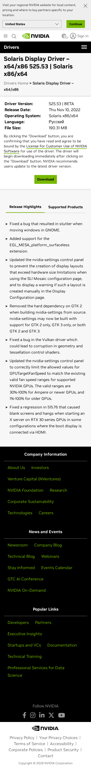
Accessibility (62, 743)
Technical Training (25, 656)
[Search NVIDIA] (14, 34)
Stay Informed (21, 567)
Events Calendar (56, 567)
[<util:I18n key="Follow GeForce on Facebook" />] (24, 715)
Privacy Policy (22, 737)
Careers (46, 512)
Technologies (20, 512)
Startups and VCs (24, 645)
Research (58, 490)
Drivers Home (16, 83)
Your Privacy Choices (58, 737)
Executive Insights (25, 633)
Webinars (50, 556)
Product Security (63, 749)
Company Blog (48, 544)
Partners (43, 622)
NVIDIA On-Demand (27, 590)
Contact (45, 755)
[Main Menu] (6, 36)
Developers (18, 622)
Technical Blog (21, 556)
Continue (75, 24)
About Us (16, 467)
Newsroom (18, 544)
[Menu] (84, 47)
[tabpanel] (45, 328)
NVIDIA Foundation (25, 490)
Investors (40, 467)
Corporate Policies (26, 749)
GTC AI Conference (25, 578)
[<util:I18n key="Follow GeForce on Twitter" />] (51, 715)
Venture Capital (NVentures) (34, 478)
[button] (64, 37)
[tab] (25, 207)
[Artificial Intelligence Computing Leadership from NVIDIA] (36, 35)
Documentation (62, 645)
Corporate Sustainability (31, 501)
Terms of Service (29, 743)
